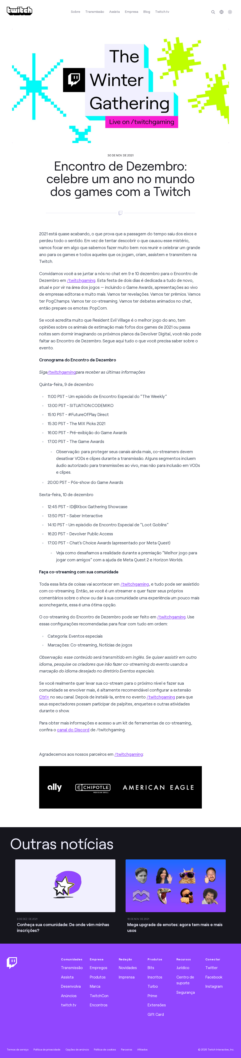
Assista (114, 11)
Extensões (157, 1005)
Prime (152, 995)
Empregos (98, 967)
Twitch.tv (162, 11)
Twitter (211, 967)
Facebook (213, 977)
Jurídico (182, 967)
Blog (146, 11)
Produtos (98, 977)
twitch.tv (68, 1005)
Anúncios (69, 995)
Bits (151, 967)
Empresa (131, 11)
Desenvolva (71, 986)
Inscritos (155, 977)
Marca (95, 986)
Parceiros (126, 1049)
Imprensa (127, 977)
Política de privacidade (47, 1049)
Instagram (214, 986)
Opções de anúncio (77, 1049)
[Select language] (221, 12)
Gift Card (156, 1014)
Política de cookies (105, 1049)
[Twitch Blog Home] (19, 11)
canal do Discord (73, 729)
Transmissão (94, 11)
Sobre (75, 11)
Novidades (128, 967)
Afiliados (142, 1049)
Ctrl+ (44, 696)
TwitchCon (99, 995)
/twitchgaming (81, 280)
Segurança (185, 992)
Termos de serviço (17, 1049)
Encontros (99, 1005)
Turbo (153, 986)
